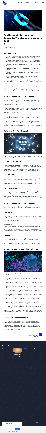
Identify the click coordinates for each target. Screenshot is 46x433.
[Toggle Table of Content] (14, 47)
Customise (5, 429)
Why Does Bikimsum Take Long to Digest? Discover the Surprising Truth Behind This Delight (38, 419)
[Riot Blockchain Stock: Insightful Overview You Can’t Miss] (7, 381)
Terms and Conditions (22, 428)
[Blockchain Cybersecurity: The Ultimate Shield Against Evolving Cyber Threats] (28, 381)
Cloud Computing (28, 2)
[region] (12, 426)
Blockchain (20, 2)
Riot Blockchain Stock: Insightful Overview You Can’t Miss (6, 417)
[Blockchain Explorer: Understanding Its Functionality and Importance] (17, 350)
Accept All (17, 429)
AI (15, 2)
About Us (35, 2)
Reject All (11, 429)
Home (11, 2)
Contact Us (42, 2)
